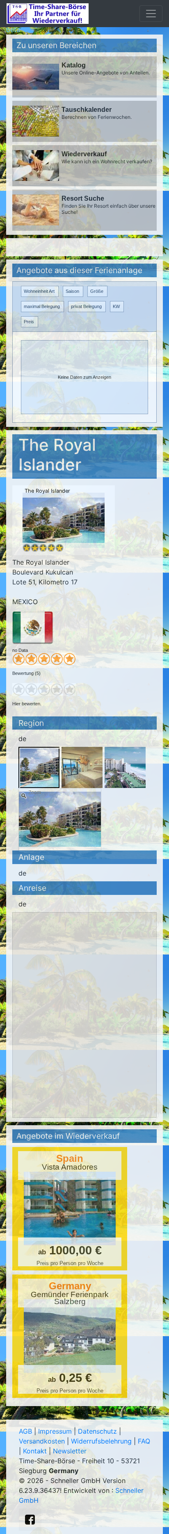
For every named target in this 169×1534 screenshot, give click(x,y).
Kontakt (35, 1451)
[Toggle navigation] (150, 13)
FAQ (144, 1441)
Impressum (55, 1431)
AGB (25, 1431)
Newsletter (70, 1451)
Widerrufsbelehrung (101, 1441)
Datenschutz (97, 1431)
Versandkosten (42, 1441)
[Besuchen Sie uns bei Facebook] (30, 1519)
